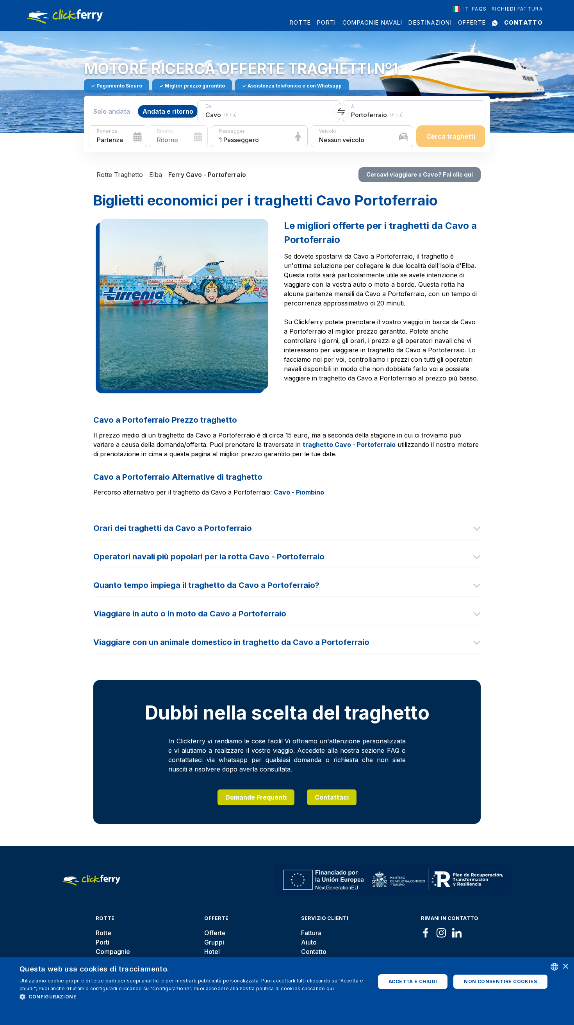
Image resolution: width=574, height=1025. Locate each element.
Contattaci (332, 797)
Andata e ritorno (168, 111)
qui (330, 988)
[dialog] (287, 991)
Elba (155, 175)
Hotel (212, 951)
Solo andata (111, 111)
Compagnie (113, 951)
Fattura (311, 933)
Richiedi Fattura (517, 9)
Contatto (523, 22)
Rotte (300, 22)
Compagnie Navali (372, 22)
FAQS (479, 9)
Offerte (472, 22)
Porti (326, 22)
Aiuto (309, 942)
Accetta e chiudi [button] (413, 981)
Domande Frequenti (256, 797)
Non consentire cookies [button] (500, 981)
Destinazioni (430, 22)
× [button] (565, 967)
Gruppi (214, 942)
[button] (192, 996)
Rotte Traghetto (119, 175)
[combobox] (461, 9)
